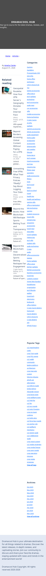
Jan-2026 (30, 511)
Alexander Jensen (33, 392)
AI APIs (29, 123)
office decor (31, 94)
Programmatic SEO (33, 73)
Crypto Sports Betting (34, 308)
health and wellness (33, 199)
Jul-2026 (30, 505)
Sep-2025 (30, 496)
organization (31, 287)
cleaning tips (31, 167)
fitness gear (31, 170)
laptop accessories (33, 91)
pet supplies (31, 149)
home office (31, 79)
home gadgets (32, 261)
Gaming (29, 67)
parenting (30, 173)
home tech (30, 311)
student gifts (31, 243)
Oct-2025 (30, 487)
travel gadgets (32, 235)
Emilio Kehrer (31, 389)
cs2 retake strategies (34, 445)
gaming (29, 211)
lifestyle (29, 152)
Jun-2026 (30, 502)
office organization (33, 205)
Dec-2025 (30, 499)
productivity (31, 141)
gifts (28, 111)
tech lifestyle (31, 290)
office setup (31, 264)
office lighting (31, 305)
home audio (31, 138)
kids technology (32, 208)
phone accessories (33, 132)
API (28, 323)
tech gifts (30, 240)
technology (30, 99)
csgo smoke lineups (33, 447)
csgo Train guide (32, 353)
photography (31, 146)
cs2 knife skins (32, 418)
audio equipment (33, 135)
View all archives (33, 516)
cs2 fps (29, 403)
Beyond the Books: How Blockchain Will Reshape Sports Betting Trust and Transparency (19, 219)
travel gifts (30, 217)
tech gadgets (31, 97)
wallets (29, 293)
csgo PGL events (32, 356)
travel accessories (33, 161)
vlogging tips (31, 220)
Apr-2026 (30, 508)
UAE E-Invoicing (32, 317)
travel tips (30, 276)
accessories (31, 144)
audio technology (33, 246)
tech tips (30, 164)
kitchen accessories (33, 270)
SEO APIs (30, 76)
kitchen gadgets (32, 267)
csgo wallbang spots (34, 398)
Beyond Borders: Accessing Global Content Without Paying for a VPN (17, 141)
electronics (30, 299)
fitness (29, 179)
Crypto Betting (32, 320)
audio (29, 252)
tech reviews (31, 158)
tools (28, 182)
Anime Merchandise (34, 282)
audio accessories (33, 176)
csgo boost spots (32, 395)
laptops (29, 258)
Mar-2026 (30, 514)
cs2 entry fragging (33, 409)
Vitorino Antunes (32, 377)
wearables (30, 232)
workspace (30, 82)
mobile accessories (33, 114)
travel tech (30, 296)
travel (29, 193)
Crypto (29, 249)
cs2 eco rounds (32, 406)
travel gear (30, 229)
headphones (31, 284)
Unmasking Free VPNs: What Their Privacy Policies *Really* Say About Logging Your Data (18, 180)
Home (7, 56)
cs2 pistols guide (32, 433)
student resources (33, 214)
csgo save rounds (33, 450)
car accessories (32, 108)
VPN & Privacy (32, 326)
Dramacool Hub (23, 22)
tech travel (30, 185)
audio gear (30, 105)
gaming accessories (34, 129)
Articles (15, 56)
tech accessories (32, 102)
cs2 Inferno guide (33, 386)
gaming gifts (31, 202)
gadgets (30, 126)
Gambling (30, 70)
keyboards (30, 302)
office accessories (33, 255)
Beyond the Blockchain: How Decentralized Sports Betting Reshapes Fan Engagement (19, 256)
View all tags (31, 465)
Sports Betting (32, 314)
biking (29, 188)
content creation (32, 279)
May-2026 (30, 493)
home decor (31, 155)
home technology (33, 117)
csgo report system (33, 442)
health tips (30, 196)
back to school (32, 191)
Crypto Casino (32, 120)
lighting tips (31, 237)
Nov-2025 (30, 490)
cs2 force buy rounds (34, 421)
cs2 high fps (31, 400)
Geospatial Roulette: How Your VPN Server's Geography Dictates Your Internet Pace (18, 101)
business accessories (34, 273)
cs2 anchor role (32, 424)
